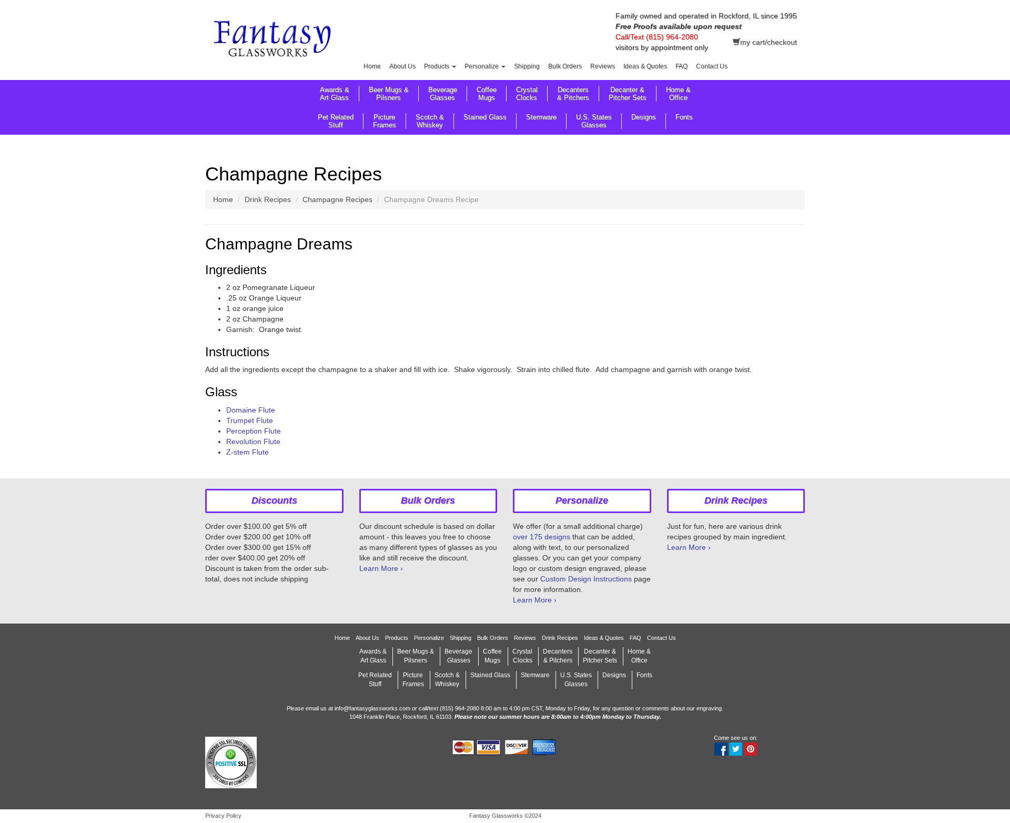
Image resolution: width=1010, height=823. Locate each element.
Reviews (602, 66)
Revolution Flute (253, 441)
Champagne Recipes (337, 199)
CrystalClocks (527, 94)
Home (372, 66)
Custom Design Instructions (586, 579)
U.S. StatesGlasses (594, 121)
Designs (643, 117)
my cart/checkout (768, 42)
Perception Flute (253, 431)
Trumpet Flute (249, 420)
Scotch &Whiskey (430, 121)
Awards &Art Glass (334, 94)
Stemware (541, 117)
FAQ (681, 66)
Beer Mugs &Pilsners (389, 94)
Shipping (527, 66)
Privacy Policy (223, 815)
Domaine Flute (250, 410)
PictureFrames (384, 121)
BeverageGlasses (442, 94)
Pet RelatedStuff (336, 121)
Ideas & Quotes (645, 66)
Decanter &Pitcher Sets (628, 94)
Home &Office (678, 94)
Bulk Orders (565, 66)
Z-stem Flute (247, 452)
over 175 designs (541, 537)
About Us (402, 66)
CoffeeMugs (487, 94)
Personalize (482, 66)
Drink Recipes (268, 199)
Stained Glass (485, 117)
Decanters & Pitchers (573, 94)
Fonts (684, 117)
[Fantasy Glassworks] (274, 41)
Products (437, 66)
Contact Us (712, 66)
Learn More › (381, 568)
